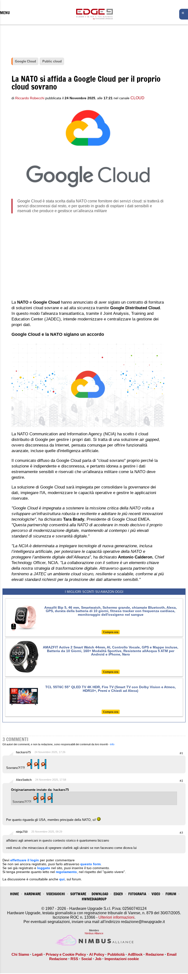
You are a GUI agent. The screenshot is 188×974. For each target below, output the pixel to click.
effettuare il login (24, 860)
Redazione (155, 954)
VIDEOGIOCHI (55, 893)
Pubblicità (116, 954)
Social (86, 959)
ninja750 (22, 832)
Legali (37, 954)
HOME (14, 893)
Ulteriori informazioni (116, 917)
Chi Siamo (20, 954)
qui (62, 879)
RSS (74, 959)
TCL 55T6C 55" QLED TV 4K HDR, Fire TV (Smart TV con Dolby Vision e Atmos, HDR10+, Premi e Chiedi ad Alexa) (110, 688)
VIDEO (156, 893)
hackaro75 (23, 752)
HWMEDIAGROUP (94, 899)
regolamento (66, 872)
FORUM (170, 893)
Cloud (137, 98)
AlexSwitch (24, 780)
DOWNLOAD (100, 893)
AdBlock (135, 954)
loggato (43, 868)
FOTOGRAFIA (137, 893)
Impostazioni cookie (122, 959)
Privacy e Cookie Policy (66, 954)
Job (98, 959)
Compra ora (110, 632)
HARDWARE (32, 893)
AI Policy (96, 954)
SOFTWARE (78, 893)
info (112, 744)
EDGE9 (118, 893)
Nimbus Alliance (94, 933)
